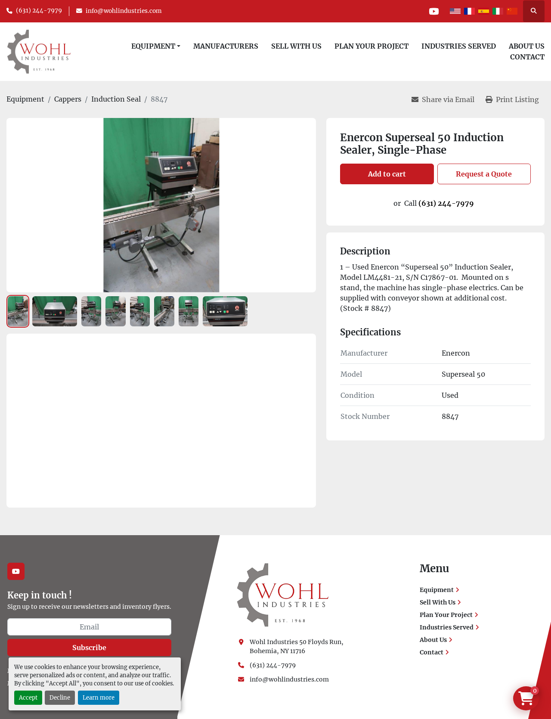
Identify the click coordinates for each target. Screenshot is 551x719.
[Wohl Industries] (283, 594)
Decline (60, 697)
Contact (527, 57)
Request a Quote (484, 174)
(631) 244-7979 (39, 10)
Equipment (153, 46)
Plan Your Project (371, 46)
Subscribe (89, 647)
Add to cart (387, 174)
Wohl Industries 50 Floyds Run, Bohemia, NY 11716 (297, 646)
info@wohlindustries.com (124, 11)
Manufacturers (225, 46)
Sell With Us (296, 46)
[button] (155, 46)
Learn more (99, 697)
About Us (527, 46)
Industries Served (458, 46)
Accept (28, 697)
